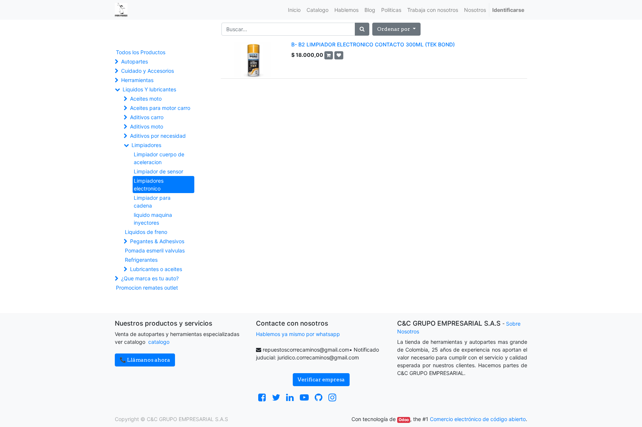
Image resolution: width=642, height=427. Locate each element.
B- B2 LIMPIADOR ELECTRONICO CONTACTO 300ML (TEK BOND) (373, 44)
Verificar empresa (321, 379)
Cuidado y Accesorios (147, 71)
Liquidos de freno (146, 232)
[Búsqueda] (362, 29)
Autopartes (134, 61)
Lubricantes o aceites (156, 269)
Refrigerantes (141, 260)
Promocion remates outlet (147, 287)
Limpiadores (146, 145)
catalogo (158, 342)
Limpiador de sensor (158, 171)
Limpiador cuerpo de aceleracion (159, 158)
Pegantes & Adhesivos (157, 241)
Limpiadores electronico (148, 184)
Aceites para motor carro (160, 108)
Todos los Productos (140, 52)
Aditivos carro (146, 117)
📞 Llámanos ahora (145, 360)
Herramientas (137, 80)
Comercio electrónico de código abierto (478, 419)
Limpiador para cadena (152, 202)
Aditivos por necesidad (158, 136)
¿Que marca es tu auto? (150, 278)
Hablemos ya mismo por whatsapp (298, 334)
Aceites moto (146, 98)
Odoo (404, 419)
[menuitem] (294, 10)
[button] (396, 29)
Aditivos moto (146, 126)
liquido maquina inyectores (153, 219)
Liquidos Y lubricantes (149, 89)
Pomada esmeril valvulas (155, 250)
